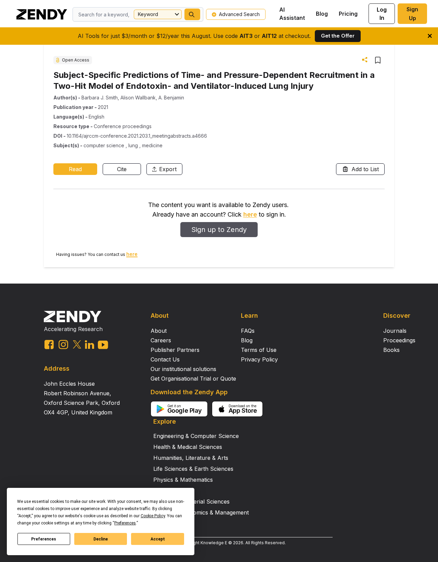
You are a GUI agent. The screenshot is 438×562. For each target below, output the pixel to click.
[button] (192, 14)
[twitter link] (77, 344)
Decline (100, 539)
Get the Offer (338, 35)
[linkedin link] (89, 344)
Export (168, 169)
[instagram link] (63, 344)
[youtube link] (103, 345)
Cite (122, 169)
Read (75, 169)
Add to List (365, 169)
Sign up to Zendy (219, 229)
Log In (382, 13)
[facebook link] (49, 344)
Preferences (43, 539)
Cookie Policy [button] (153, 515)
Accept (158, 539)
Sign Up (412, 14)
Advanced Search (239, 14)
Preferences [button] (125, 523)
